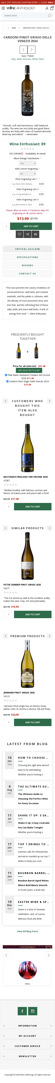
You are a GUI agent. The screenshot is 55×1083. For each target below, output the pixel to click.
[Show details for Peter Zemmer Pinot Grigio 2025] (27, 556)
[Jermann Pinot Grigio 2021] (27, 664)
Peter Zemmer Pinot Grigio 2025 (22, 584)
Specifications (27, 257)
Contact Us (27, 273)
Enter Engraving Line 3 (27, 199)
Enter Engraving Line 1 (26, 178)
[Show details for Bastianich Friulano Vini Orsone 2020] (27, 448)
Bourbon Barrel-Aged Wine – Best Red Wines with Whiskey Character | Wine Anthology (34, 873)
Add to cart (31, 226)
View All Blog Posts (27, 931)
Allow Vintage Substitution (27, 158)
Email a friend (35, 234)
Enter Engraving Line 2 (27, 189)
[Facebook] (22, 1011)
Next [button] (49, 528)
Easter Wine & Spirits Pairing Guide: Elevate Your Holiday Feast (34, 902)
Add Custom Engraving (26, 168)
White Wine (38, 58)
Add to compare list (27, 234)
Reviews (27, 265)
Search (49, 15)
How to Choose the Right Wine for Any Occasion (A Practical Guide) (34, 757)
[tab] (27, 249)
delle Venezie (24, 58)
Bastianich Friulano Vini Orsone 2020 (26, 476)
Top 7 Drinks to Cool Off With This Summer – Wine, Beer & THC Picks (34, 844)
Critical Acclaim (27, 249)
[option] (27, 467)
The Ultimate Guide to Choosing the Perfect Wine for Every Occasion (34, 786)
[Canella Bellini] (31, 50)
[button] (5, 401)
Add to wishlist (19, 234)
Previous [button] (5, 528)
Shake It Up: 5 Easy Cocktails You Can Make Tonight (34, 815)
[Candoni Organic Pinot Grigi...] (24, 50)
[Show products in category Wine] (27, 970)
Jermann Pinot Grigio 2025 (19, 692)
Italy (13, 58)
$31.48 (41, 366)
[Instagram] (32, 1011)
